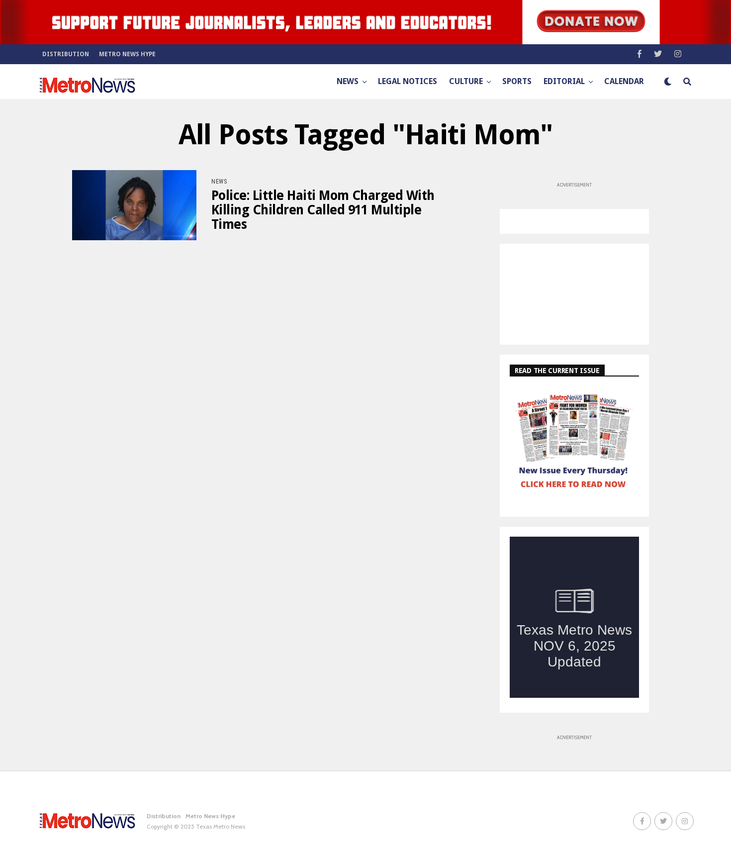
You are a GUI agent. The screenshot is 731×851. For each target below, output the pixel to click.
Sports (517, 81)
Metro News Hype (127, 54)
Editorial (564, 81)
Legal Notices (407, 81)
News (348, 81)
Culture (466, 81)
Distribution (65, 54)
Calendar (624, 81)
